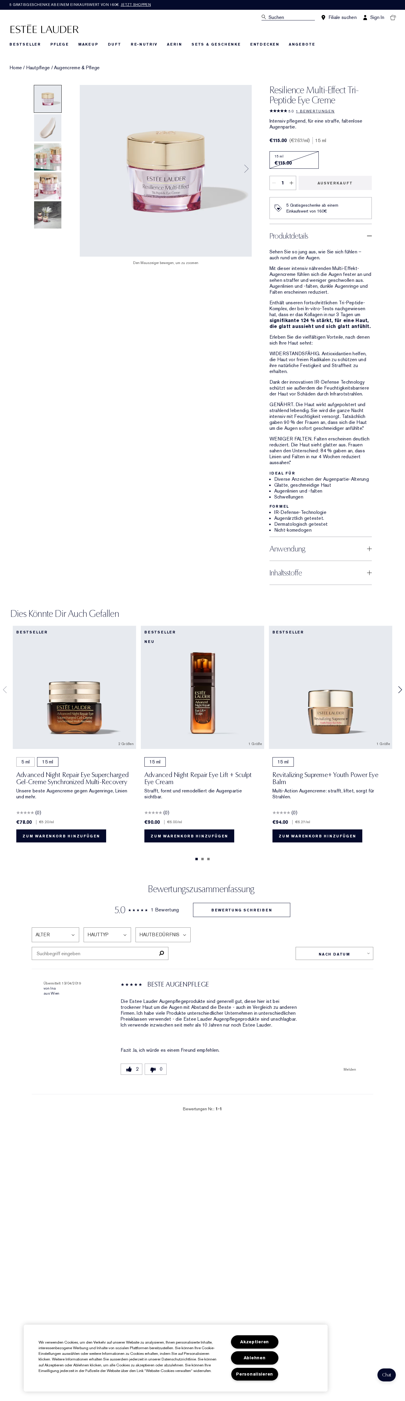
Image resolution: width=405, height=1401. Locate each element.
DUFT (114, 44)
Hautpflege (38, 68)
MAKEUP (88, 44)
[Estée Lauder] (44, 28)
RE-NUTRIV (144, 44)
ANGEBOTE (302, 44)
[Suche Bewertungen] (161, 953)
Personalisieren (254, 1374)
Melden (350, 1069)
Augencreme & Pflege (77, 68)
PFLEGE (59, 44)
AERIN (174, 44)
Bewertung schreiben (241, 910)
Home (15, 68)
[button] (386, 1375)
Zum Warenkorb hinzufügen (61, 836)
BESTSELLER (25, 44)
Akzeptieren (254, 1342)
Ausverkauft (335, 183)
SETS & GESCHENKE (216, 44)
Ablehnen (255, 1358)
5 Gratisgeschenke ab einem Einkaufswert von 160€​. (80, 4)
